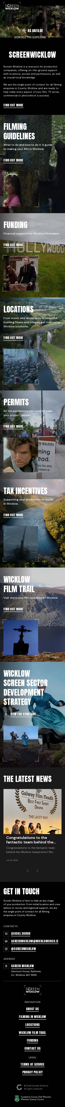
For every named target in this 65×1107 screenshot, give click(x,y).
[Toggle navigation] (57, 6)
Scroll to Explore (30, 37)
